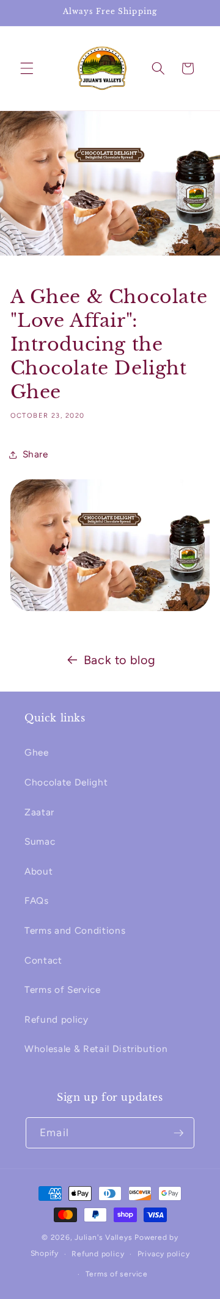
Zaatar (39, 812)
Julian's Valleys (103, 1237)
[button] (27, 68)
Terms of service (117, 1274)
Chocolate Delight (66, 782)
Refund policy (56, 1019)
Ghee (36, 752)
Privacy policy (164, 1254)
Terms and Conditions (74, 930)
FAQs (36, 900)
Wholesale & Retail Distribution (95, 1048)
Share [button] (35, 454)
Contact (43, 960)
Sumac (39, 841)
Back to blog (120, 660)
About (38, 871)
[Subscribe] (178, 1133)
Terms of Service (62, 989)
